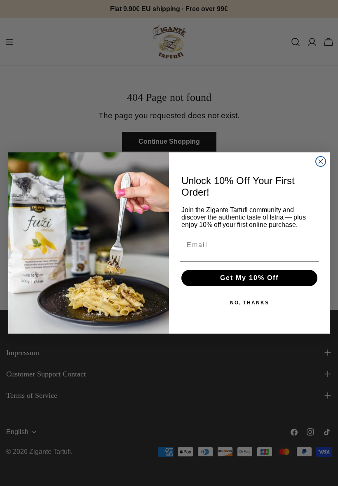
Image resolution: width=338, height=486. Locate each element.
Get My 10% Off (249, 277)
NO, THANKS (249, 303)
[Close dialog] (321, 161)
